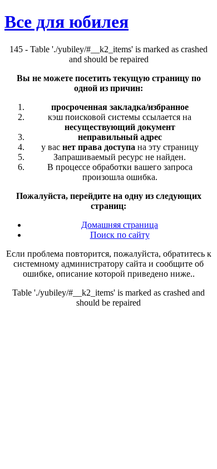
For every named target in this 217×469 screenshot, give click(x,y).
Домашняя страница (119, 224)
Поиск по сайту (120, 235)
